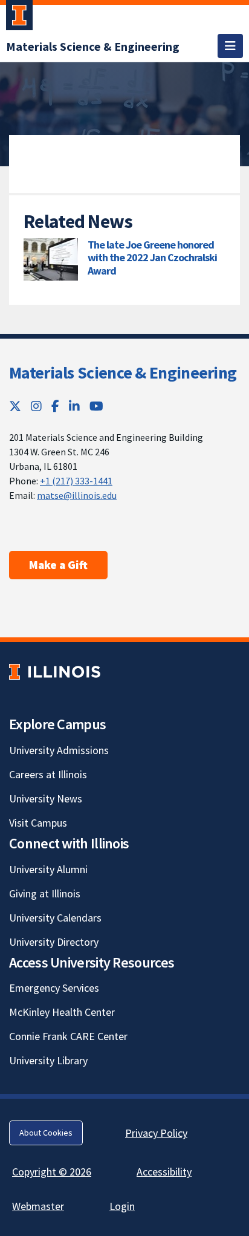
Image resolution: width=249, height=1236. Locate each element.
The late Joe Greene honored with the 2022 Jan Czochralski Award (152, 258)
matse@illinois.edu (77, 495)
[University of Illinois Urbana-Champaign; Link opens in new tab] (19, 17)
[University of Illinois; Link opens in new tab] (54, 671)
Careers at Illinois (48, 774)
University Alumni (48, 869)
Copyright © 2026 (51, 1172)
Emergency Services (54, 988)
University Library (48, 1060)
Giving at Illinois (44, 893)
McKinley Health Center (62, 1012)
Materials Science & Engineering (122, 372)
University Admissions (59, 750)
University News (45, 798)
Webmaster (38, 1206)
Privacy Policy (156, 1133)
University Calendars (55, 918)
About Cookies (46, 1132)
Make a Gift (58, 565)
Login (122, 1206)
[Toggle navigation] (230, 46)
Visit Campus (38, 823)
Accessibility (164, 1172)
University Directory (54, 942)
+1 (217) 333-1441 (76, 481)
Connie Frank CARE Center (68, 1036)
